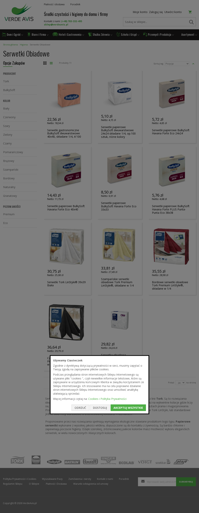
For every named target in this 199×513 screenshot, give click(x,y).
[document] (99, 384)
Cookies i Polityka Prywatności (107, 398)
